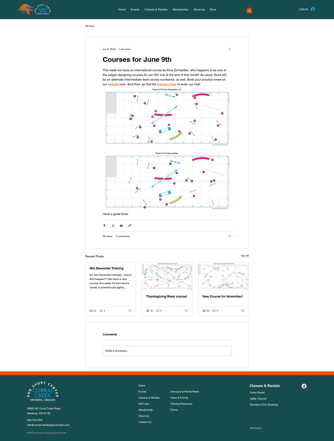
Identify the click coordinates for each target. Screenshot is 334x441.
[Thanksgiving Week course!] (167, 276)
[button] (249, 9)
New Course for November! (222, 296)
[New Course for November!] (223, 276)
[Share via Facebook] (104, 225)
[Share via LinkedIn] (121, 225)
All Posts (89, 26)
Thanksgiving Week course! (166, 296)
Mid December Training (107, 268)
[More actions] (229, 49)
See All (245, 255)
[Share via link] (130, 225)
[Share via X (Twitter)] (112, 225)
